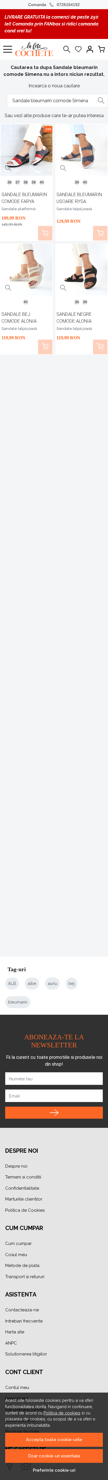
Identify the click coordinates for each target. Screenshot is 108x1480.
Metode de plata (22, 1265)
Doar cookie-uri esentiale (54, 1456)
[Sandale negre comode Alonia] (81, 269)
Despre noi (16, 1166)
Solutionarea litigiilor (26, 1354)
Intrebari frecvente (24, 1321)
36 (9, 182)
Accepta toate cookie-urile (54, 1439)
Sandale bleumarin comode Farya (24, 198)
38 (26, 182)
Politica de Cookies (25, 1210)
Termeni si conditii (23, 1177)
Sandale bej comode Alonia (19, 318)
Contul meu (17, 1387)
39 (34, 182)
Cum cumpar (18, 1243)
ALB (12, 983)
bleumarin (17, 1002)
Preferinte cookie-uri (54, 1470)
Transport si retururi (24, 1276)
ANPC (11, 1343)
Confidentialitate (22, 1188)
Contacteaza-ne (22, 1310)
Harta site (14, 1332)
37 (18, 182)
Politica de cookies (61, 1412)
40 (42, 182)
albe (32, 983)
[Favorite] (78, 49)
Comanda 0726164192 (54, 4)
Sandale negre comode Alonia (74, 318)
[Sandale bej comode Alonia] (26, 269)
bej (72, 983)
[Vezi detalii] (8, 168)
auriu (52, 983)
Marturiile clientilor (23, 1199)
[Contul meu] (89, 49)
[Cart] (101, 49)
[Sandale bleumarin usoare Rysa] (81, 150)
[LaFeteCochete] (35, 49)
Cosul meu (16, 1254)
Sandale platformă (18, 209)
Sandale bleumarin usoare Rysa (79, 198)
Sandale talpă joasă (74, 209)
